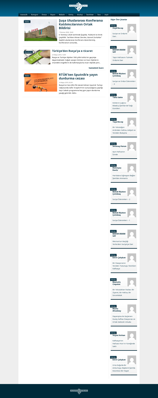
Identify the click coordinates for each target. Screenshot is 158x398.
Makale (62, 14)
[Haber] (40, 30)
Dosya (44, 14)
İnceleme (90, 14)
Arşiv (106, 14)
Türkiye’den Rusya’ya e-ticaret (72, 51)
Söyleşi (80, 14)
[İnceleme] (37, 57)
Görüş (70, 14)
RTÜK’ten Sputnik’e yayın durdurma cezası (78, 76)
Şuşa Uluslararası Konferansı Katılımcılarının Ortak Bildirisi (81, 24)
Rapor (52, 14)
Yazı (99, 14)
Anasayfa (23, 14)
